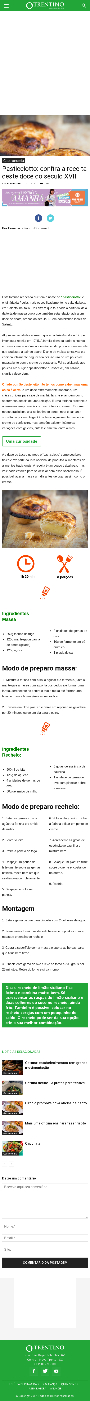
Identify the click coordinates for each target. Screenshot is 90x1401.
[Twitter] (45, 1371)
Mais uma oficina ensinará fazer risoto (55, 1123)
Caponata (32, 1143)
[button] (84, 5)
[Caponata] (12, 1148)
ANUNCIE (55, 1388)
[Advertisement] (45, 58)
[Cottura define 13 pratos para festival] (12, 1088)
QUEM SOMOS (69, 1384)
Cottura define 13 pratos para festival (55, 1083)
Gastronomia (13, 160)
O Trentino (14, 183)
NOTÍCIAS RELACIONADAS (21, 1052)
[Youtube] (56, 1371)
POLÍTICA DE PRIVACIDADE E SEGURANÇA (33, 1384)
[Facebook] (34, 1371)
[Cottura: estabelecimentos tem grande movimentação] (12, 1067)
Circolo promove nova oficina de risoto (56, 1103)
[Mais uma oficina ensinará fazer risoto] (12, 1128)
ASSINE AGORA (37, 1388)
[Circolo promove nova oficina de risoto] (12, 1108)
